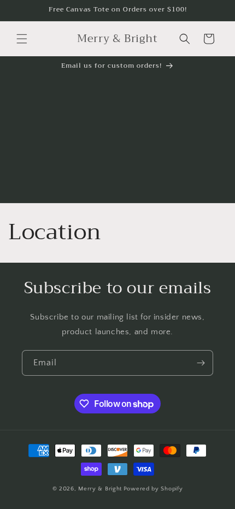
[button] (22, 39)
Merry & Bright (100, 489)
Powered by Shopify (153, 489)
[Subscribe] (201, 363)
